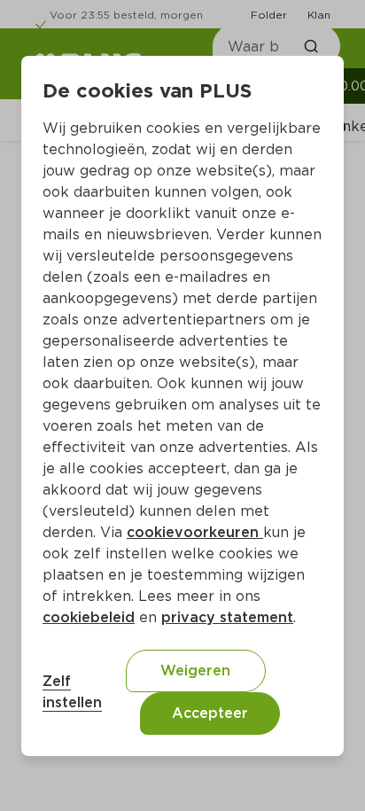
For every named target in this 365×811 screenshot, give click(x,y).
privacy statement (227, 617)
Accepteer (210, 713)
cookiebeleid (89, 617)
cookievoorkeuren (195, 532)
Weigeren (195, 670)
